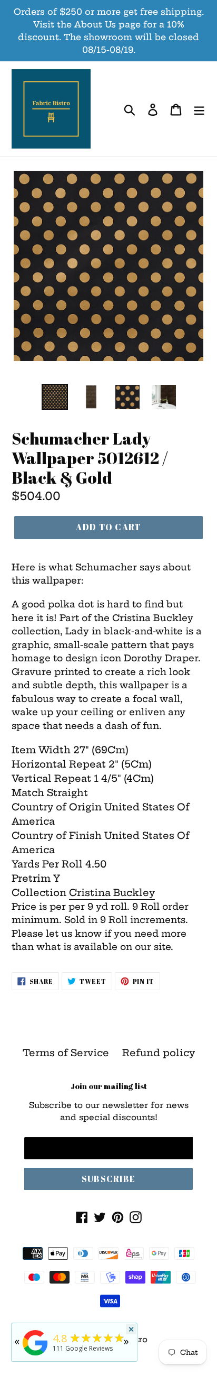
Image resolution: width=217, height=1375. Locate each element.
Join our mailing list (109, 1086)
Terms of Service (66, 1053)
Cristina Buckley (112, 893)
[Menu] (199, 109)
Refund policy (158, 1053)
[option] (55, 397)
